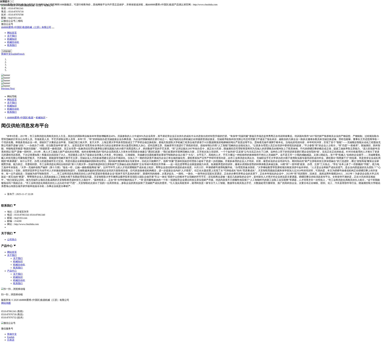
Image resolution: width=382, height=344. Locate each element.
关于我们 (12, 36)
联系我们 (12, 45)
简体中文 (6, 54)
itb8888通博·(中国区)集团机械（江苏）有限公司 (26, 27)
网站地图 (6, 303)
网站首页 (12, 32)
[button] (5, 88)
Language (6, 51)
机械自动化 (13, 42)
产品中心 (12, 271)
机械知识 (12, 39)
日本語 (10, 340)
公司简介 (12, 239)
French (21, 54)
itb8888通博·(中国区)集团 (20, 117)
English (14, 54)
